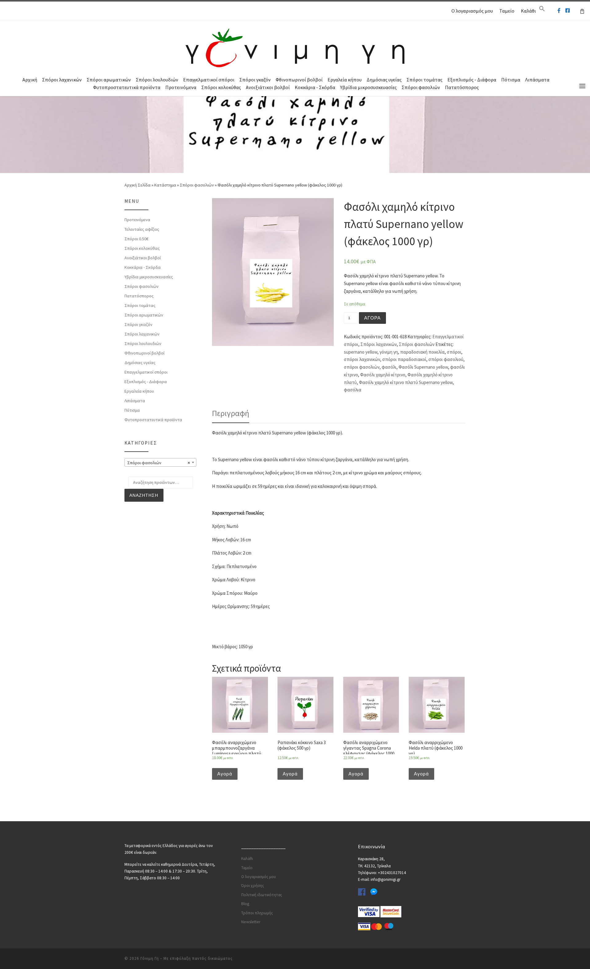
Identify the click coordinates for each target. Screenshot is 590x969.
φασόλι (389, 367)
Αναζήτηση (143, 495)
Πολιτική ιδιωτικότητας (261, 894)
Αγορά (372, 317)
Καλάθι (528, 11)
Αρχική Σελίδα (137, 185)
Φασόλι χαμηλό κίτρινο (382, 375)
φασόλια (352, 390)
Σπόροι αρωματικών (109, 79)
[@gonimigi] (567, 10)
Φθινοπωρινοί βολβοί (299, 79)
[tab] (230, 413)
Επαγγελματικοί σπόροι (208, 79)
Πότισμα (510, 79)
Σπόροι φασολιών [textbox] (158, 462)
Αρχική (29, 79)
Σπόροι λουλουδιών (157, 79)
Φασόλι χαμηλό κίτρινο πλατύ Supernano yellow (406, 382)
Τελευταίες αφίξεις (141, 229)
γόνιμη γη (389, 352)
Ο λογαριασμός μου (472, 11)
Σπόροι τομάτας (424, 79)
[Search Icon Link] (542, 10)
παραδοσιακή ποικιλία (422, 352)
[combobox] (160, 462)
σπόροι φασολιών (362, 367)
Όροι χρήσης (252, 885)
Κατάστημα (165, 185)
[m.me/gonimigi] (558, 10)
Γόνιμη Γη (149, 958)
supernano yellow (360, 352)
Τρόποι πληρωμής (257, 913)
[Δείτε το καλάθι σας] (582, 10)
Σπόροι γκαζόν (255, 79)
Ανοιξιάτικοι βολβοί (268, 87)
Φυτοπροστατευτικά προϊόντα (126, 87)
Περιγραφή (230, 413)
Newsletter (250, 921)
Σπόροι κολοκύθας (221, 87)
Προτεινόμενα (180, 87)
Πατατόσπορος (462, 87)
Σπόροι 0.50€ (136, 238)
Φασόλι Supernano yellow (423, 367)
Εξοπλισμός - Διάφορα (471, 79)
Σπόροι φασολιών (421, 87)
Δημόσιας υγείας (384, 79)
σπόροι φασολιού (445, 359)
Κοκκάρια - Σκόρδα (315, 87)
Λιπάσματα (537, 79)
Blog (245, 903)
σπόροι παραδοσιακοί (404, 359)
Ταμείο (506, 11)
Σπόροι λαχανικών (62, 79)
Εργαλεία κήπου (345, 79)
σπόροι (454, 352)
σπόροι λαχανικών (362, 359)
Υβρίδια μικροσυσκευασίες (368, 87)
